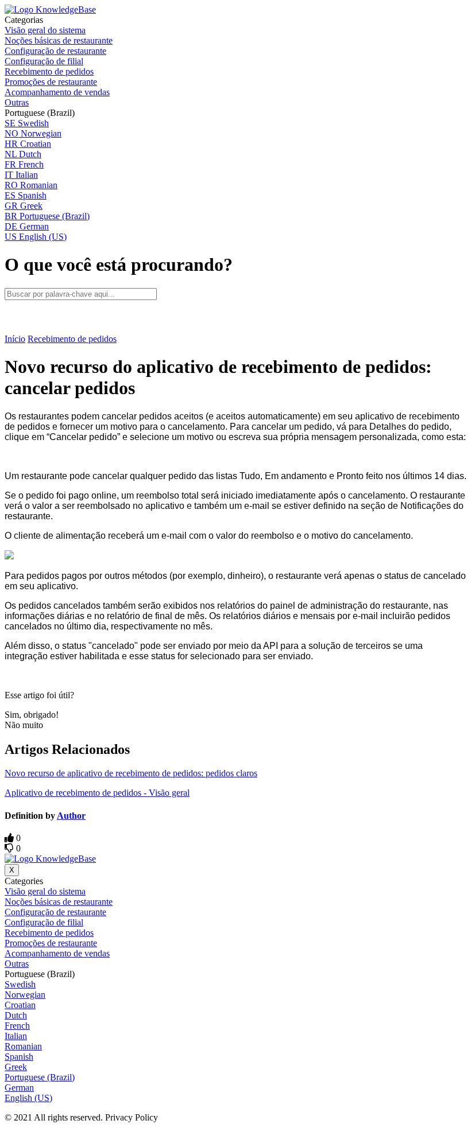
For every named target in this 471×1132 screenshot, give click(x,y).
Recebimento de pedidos (72, 339)
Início (15, 339)
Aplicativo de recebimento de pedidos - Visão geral (97, 793)
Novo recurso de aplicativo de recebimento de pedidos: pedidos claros (131, 773)
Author (71, 815)
